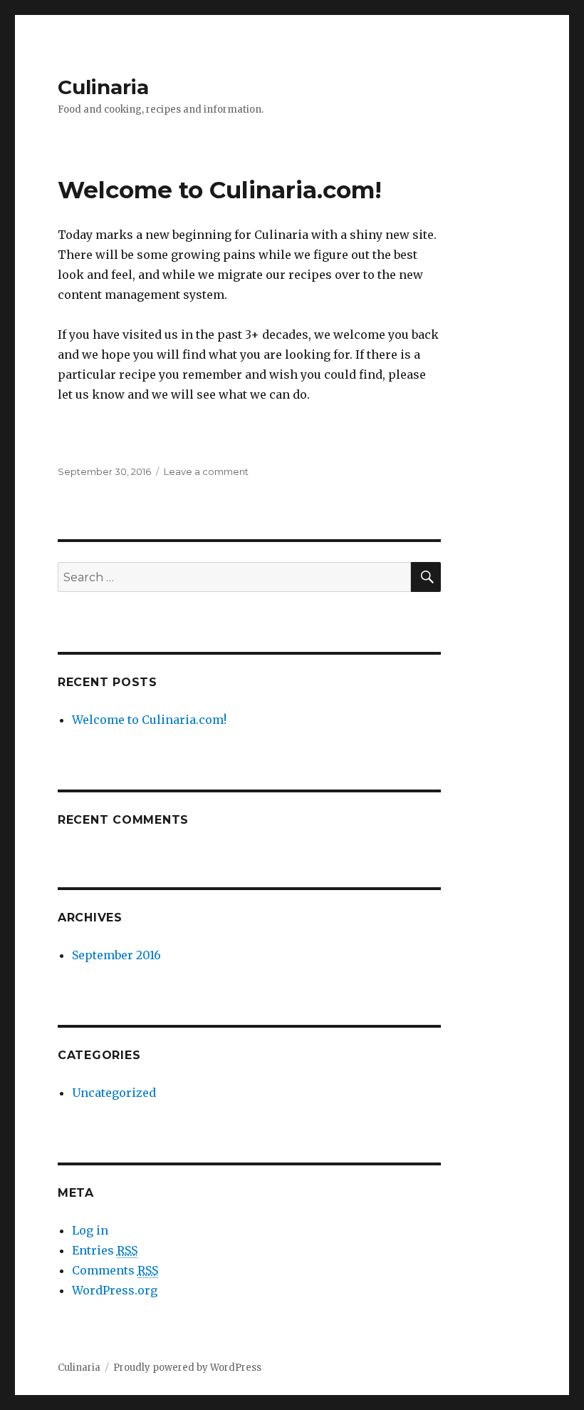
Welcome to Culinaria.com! (220, 189)
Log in (90, 1230)
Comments (115, 1270)
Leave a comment (206, 471)
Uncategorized (114, 1092)
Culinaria (103, 87)
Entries (104, 1250)
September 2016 (116, 955)
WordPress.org (114, 1290)
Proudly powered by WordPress (187, 1368)
